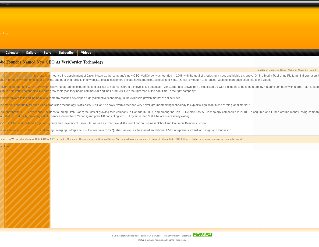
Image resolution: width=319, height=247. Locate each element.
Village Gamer (155, 240)
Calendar (12, 52)
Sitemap (186, 235)
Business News (278, 70)
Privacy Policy (171, 235)
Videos (86, 52)
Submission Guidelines (125, 235)
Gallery (31, 52)
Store (47, 52)
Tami (312, 70)
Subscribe (66, 52)
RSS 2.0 (180, 139)
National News (296, 70)
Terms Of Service (151, 235)
